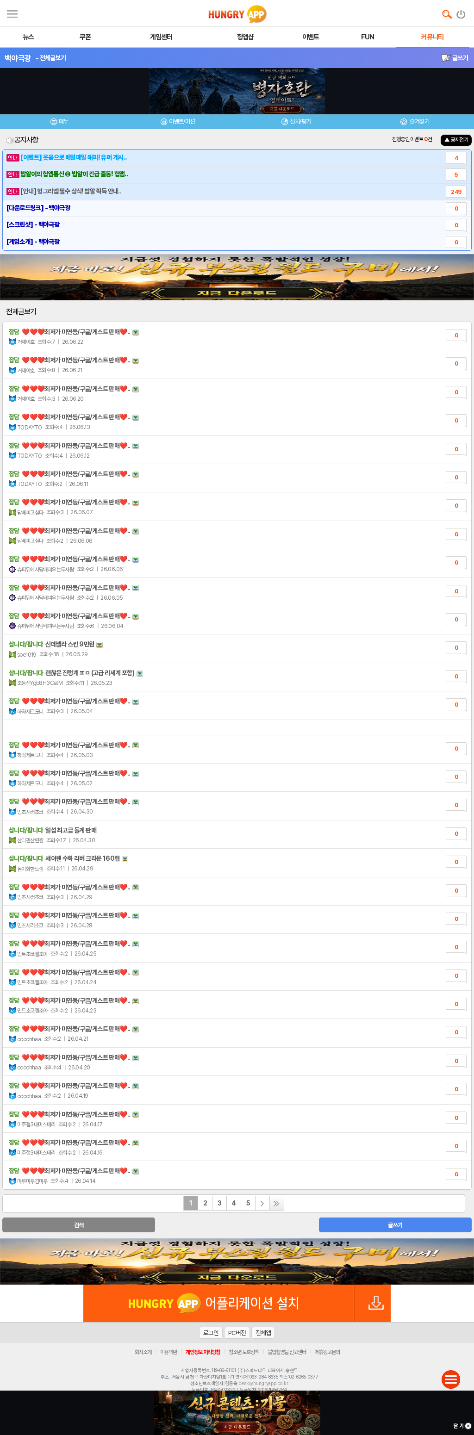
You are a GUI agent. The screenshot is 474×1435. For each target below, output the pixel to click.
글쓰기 (459, 58)
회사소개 (143, 1352)
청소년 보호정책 (244, 1352)
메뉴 (64, 121)
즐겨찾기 (419, 121)
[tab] (59, 123)
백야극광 (18, 58)
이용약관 (168, 1352)
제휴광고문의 (327, 1352)
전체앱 (263, 1332)
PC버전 (237, 1332)
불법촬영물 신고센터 (287, 1352)
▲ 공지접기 (456, 140)
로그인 (210, 1332)
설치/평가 (300, 121)
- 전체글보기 (51, 58)
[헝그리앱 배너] (237, 1261)
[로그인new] (461, 12)
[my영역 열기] (12, 12)
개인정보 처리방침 (203, 1352)
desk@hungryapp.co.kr (263, 1383)
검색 (79, 1225)
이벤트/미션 (181, 121)
